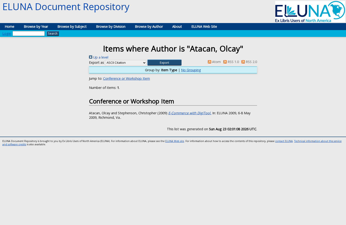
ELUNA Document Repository (65, 6)
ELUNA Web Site (204, 26)
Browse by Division (110, 26)
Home (9, 26)
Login (6, 33)
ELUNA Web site (174, 141)
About (177, 26)
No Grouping (191, 70)
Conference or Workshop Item (126, 78)
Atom (216, 61)
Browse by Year (36, 26)
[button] (164, 62)
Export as (96, 62)
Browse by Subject (72, 26)
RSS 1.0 (233, 61)
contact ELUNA (284, 141)
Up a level (100, 57)
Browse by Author (149, 26)
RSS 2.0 (251, 61)
